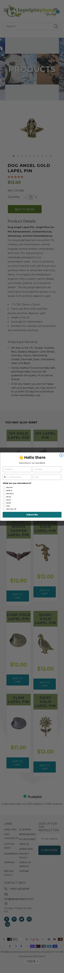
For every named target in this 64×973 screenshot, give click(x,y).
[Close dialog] (61, 455)
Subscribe (32, 514)
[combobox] (6, 477)
